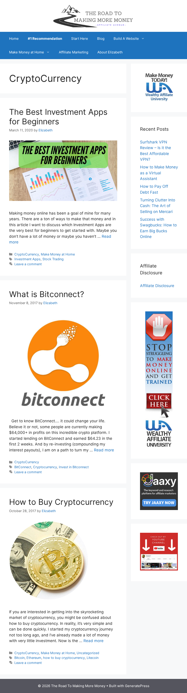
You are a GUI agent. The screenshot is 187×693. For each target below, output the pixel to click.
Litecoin (93, 658)
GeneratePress (137, 686)
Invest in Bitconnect (74, 467)
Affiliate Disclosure (157, 285)
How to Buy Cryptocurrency (61, 502)
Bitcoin (19, 658)
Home (14, 38)
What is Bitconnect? (46, 294)
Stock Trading (53, 259)
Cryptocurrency (45, 467)
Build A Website (126, 38)
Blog (100, 38)
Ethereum (33, 658)
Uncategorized (88, 653)
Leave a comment (28, 264)
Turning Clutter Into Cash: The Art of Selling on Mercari (157, 206)
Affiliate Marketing (73, 52)
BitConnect (22, 467)
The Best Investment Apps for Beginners (58, 116)
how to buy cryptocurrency (64, 658)
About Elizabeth (110, 52)
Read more (104, 450)
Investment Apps (27, 259)
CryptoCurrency (26, 254)
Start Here (79, 38)
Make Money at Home (26, 52)
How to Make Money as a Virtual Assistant (159, 173)
